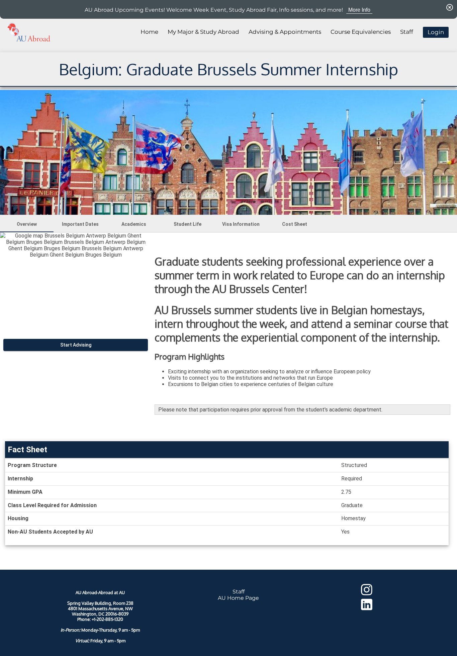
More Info (359, 10)
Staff (239, 591)
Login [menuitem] (436, 32)
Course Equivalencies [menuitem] (361, 31)
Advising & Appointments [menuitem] (285, 31)
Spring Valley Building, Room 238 (100, 603)
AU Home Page (238, 598)
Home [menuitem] (149, 31)
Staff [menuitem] (406, 31)
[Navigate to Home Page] (29, 32)
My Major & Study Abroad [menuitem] (203, 31)
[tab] (27, 224)
